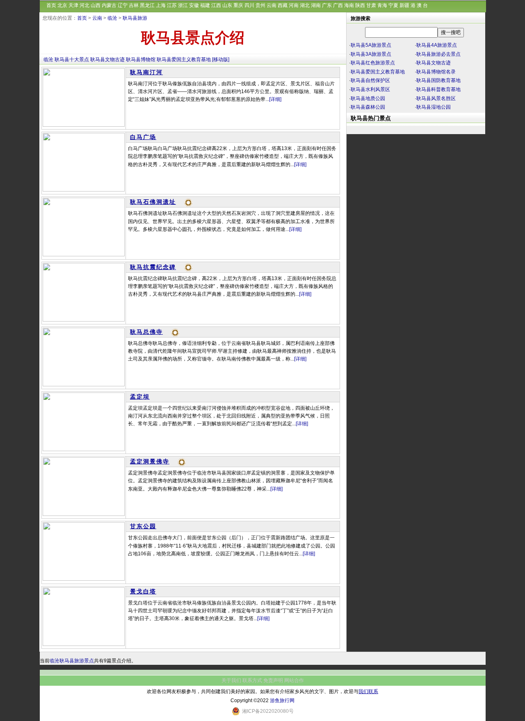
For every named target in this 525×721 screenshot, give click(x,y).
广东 (327, 5)
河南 (294, 5)
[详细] (275, 99)
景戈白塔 (143, 591)
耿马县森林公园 (368, 107)
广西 (338, 5)
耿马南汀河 (146, 72)
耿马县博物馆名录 (436, 72)
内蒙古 (109, 5)
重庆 (238, 5)
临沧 (112, 18)
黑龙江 (147, 5)
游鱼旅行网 (282, 700)
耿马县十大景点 (72, 59)
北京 (62, 5)
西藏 (283, 5)
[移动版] (220, 59)
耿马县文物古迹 (107, 59)
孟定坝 (140, 396)
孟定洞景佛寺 (149, 461)
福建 (205, 5)
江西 (216, 5)
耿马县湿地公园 (433, 107)
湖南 (316, 5)
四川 (249, 5)
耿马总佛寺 (146, 332)
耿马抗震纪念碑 (153, 267)
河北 (84, 5)
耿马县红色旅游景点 (373, 63)
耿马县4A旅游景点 (436, 45)
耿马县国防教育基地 (438, 80)
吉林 (134, 5)
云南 (271, 5)
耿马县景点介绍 (192, 38)
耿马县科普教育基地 (438, 89)
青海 (382, 5)
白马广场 (143, 137)
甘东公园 (143, 526)
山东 (227, 5)
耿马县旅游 (135, 18)
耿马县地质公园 (368, 98)
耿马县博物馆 (140, 59)
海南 (349, 5)
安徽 (194, 5)
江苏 (172, 5)
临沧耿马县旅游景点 (72, 661)
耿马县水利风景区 (370, 89)
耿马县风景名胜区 (436, 98)
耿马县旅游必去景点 (438, 54)
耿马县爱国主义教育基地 (184, 59)
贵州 (260, 5)
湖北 (305, 5)
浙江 (183, 5)
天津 (73, 5)
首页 (51, 5)
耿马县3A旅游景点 (371, 54)
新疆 (404, 5)
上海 (161, 5)
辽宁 (123, 5)
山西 (95, 5)
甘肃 (371, 5)
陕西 (360, 5)
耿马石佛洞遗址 (153, 202)
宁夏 (393, 5)
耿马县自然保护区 (370, 80)
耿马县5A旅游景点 (371, 45)
